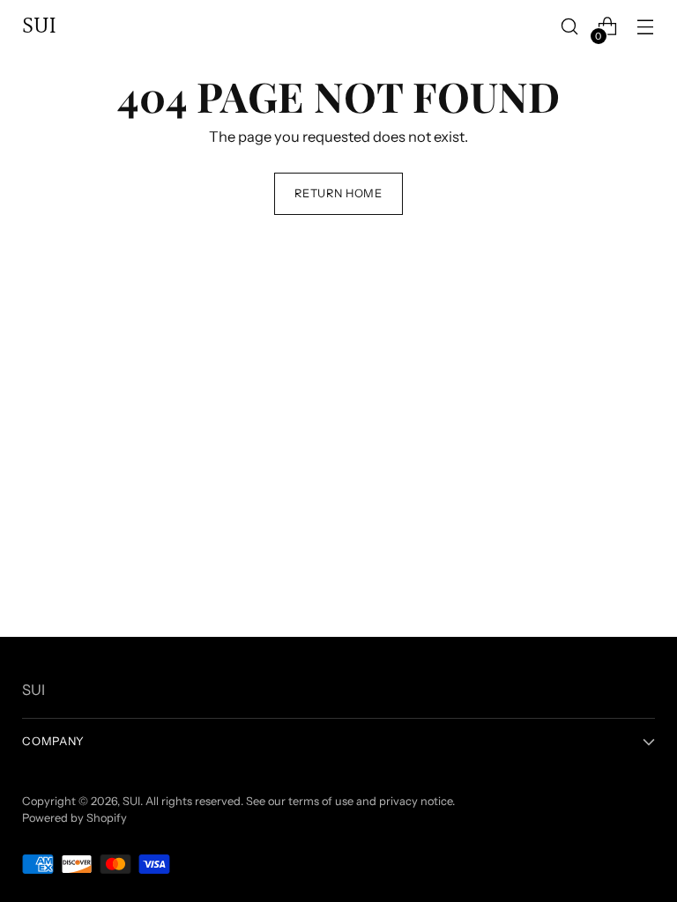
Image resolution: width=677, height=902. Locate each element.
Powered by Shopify (74, 817)
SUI (131, 801)
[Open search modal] (570, 27)
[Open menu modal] (646, 27)
